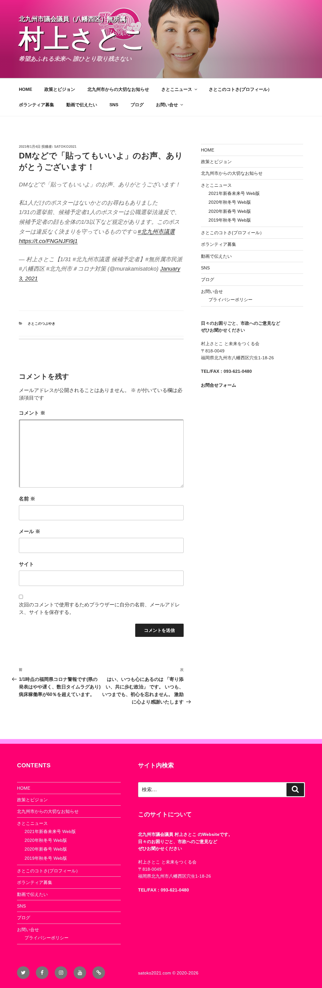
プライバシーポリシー (230, 299)
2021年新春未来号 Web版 (234, 193)
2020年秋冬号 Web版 (229, 202)
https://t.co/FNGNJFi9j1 (48, 241)
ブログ (137, 104)
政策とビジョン (59, 89)
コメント (32, 413)
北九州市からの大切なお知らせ (118, 89)
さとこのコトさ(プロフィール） (240, 89)
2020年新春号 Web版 (229, 211)
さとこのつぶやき (41, 323)
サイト (26, 564)
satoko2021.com (154, 972)
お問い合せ (167, 104)
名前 (27, 498)
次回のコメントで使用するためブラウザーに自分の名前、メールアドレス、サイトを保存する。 (99, 608)
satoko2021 (65, 146)
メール (29, 531)
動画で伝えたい (81, 104)
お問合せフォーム (218, 385)
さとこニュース (176, 89)
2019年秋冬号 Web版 (229, 220)
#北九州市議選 (156, 232)
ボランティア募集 (36, 104)
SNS (113, 104)
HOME (25, 89)
